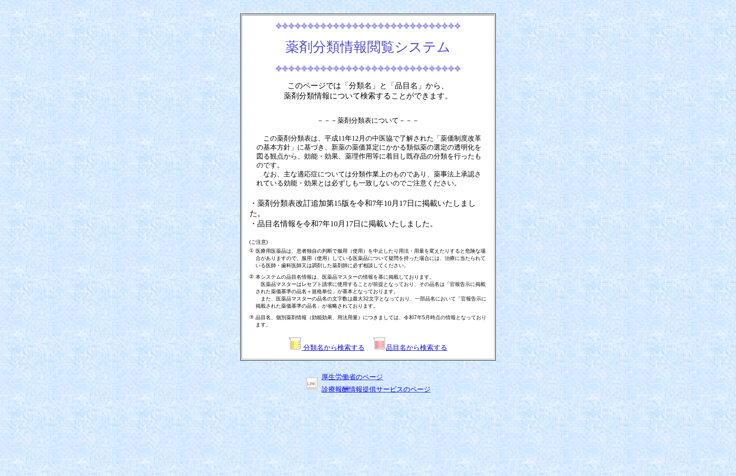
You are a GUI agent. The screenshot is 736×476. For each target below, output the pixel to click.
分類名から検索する (333, 347)
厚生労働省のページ (352, 377)
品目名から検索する (416, 347)
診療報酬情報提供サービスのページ (376, 389)
